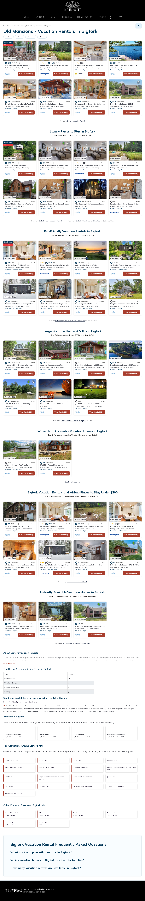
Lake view (23, 702)
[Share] (138, 25)
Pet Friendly (13, 702)
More (42, 37)
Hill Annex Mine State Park (83, 786)
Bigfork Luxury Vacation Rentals (51, 221)
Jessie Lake (111, 777)
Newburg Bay (112, 760)
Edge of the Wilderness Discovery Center (51, 778)
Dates (8, 37)
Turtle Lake (43, 760)
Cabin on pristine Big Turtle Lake (17, 526)
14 (69, 683)
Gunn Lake (9, 786)
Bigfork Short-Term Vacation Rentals (76, 643)
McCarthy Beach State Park (15, 767)
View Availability (26, 74)
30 (69, 679)
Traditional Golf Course (115, 786)
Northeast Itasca (52, 170)
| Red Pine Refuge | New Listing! (51, 465)
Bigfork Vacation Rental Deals (76, 582)
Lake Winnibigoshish (80, 767)
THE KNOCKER (101, 17)
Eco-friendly (33, 702)
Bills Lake (8, 777)
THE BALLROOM (38, 17)
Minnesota (8, 70)
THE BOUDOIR (53, 17)
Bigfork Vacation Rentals (76, 121)
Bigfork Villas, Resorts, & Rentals (88, 221)
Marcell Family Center (47, 767)
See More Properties (72, 482)
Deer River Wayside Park (82, 777)
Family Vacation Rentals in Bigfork (73, 421)
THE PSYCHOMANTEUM (84, 17)
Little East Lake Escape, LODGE (121, 104)
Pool (5, 702)
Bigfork (15, 70)
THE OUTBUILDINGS (117, 16)
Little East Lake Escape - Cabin (51, 104)
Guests (30, 37)
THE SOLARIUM (67, 17)
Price (19, 37)
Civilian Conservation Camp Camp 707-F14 (121, 768)
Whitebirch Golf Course (13, 793)
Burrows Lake (44, 786)
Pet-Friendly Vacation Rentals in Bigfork (70, 321)
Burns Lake (77, 760)
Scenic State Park (11, 760)
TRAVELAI (41, 889)
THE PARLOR (25, 17)
